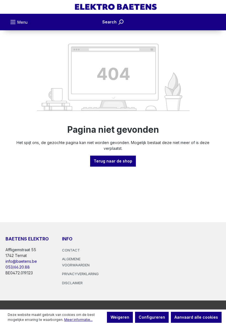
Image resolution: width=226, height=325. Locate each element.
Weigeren (120, 317)
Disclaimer (72, 283)
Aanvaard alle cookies (196, 317)
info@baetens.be (21, 261)
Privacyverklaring (80, 274)
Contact (71, 250)
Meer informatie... (78, 320)
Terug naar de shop (113, 161)
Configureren (152, 317)
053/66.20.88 (18, 267)
